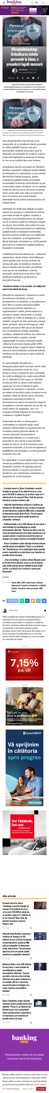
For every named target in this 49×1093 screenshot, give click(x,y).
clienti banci (31, 582)
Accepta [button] (41, 1089)
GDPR (23, 582)
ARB (18, 582)
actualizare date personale (28, 588)
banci (14, 591)
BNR (40, 588)
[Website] (45, 611)
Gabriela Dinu (23, 70)
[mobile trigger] (5, 2)
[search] (32, 3)
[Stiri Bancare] (14, 2)
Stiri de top (25, 44)
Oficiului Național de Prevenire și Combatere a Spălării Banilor (29, 585)
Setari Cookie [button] (27, 1089)
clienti (14, 582)
